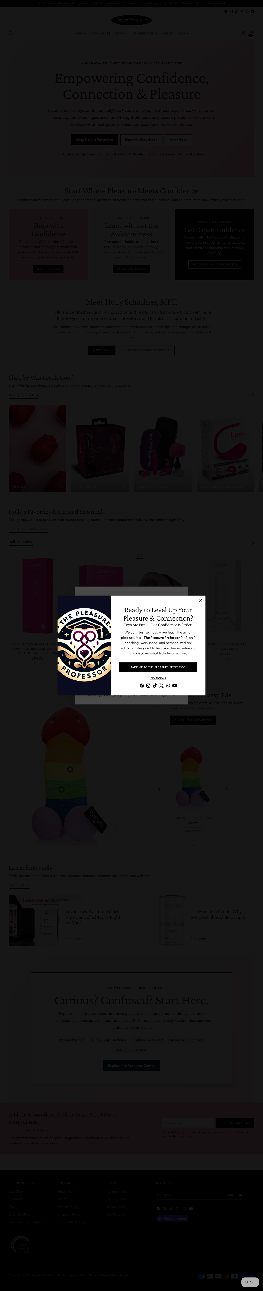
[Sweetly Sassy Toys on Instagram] (148, 686)
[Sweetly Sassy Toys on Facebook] (141, 686)
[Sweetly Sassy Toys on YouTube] (174, 686)
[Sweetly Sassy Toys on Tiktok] (154, 686)
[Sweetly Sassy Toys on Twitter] (161, 686)
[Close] (200, 600)
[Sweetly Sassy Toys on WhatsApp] (168, 686)
